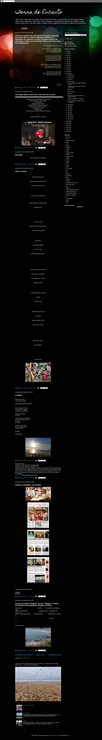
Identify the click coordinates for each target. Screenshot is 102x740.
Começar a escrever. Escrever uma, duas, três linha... (75, 96)
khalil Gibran (69, 175)
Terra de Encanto (38, 12)
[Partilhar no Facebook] (45, 87)
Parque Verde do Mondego (72, 189)
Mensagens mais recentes (23, 655)
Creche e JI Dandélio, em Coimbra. (28, 485)
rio (66, 196)
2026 (67, 51)
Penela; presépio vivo (71, 191)
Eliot (67, 163)
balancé (68, 145)
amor (67, 138)
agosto (69, 104)
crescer (67, 159)
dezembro (70, 75)
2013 (67, 123)
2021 (67, 61)
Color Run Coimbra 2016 (28, 705)
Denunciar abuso (69, 205)
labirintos (68, 179)
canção (67, 149)
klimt (67, 177)
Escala (67, 165)
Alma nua (68, 137)
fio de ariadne (69, 168)
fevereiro (70, 116)
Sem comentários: (31, 87)
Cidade (67, 154)
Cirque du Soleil (69, 156)
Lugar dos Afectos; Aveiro (72, 182)
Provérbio (19, 155)
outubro (69, 79)
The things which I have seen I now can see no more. (35, 94)
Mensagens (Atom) (25, 658)
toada (67, 202)
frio (66, 172)
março (69, 114)
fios (67, 170)
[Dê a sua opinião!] (42, 87)
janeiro (69, 118)
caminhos (68, 147)
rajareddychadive (53, 735)
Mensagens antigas (55, 655)
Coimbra (25, 721)
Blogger (68, 735)
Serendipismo (69, 198)
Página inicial (40, 655)
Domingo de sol (26, 713)
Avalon (67, 142)
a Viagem (18, 395)
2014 (67, 121)
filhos (67, 167)
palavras (68, 188)
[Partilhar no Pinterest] (47, 87)
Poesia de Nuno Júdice (71, 193)
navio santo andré (70, 184)
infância (68, 174)
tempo (67, 200)
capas (67, 151)
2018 (67, 67)
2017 (67, 69)
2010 (67, 129)
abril (69, 112)
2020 (67, 63)
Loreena (68, 181)
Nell (67, 186)
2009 (67, 131)
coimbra (68, 158)
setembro (70, 81)
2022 (67, 59)
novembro (70, 77)
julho (69, 106)
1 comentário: (30, 147)
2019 (67, 65)
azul (67, 144)
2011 (67, 127)
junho (69, 108)
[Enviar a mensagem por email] (41, 87)
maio (69, 110)
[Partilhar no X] (44, 87)
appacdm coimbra (70, 140)
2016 (67, 71)
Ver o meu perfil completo (70, 46)
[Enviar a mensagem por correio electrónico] (38, 87)
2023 (67, 57)
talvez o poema (21, 171)
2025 (67, 53)
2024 (67, 55)
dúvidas (68, 161)
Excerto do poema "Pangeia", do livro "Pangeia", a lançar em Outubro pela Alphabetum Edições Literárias (37, 604)
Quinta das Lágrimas (71, 195)
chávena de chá (69, 152)
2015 (67, 73)
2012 (67, 125)
